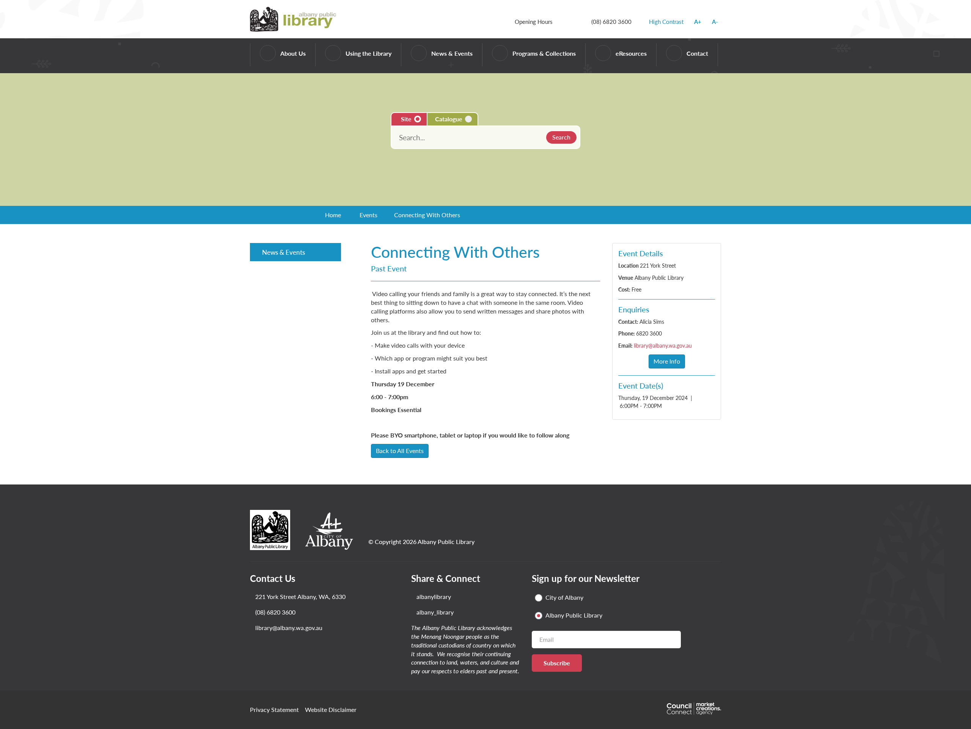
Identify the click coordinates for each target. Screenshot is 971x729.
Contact (697, 53)
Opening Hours (534, 21)
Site (406, 118)
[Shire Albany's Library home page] (294, 18)
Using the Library (368, 53)
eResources (631, 53)
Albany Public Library (573, 615)
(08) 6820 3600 (611, 21)
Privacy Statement (274, 709)
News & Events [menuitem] (283, 252)
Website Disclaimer (331, 709)
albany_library (435, 612)
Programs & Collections (544, 53)
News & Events (452, 53)
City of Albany (564, 597)
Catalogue (448, 118)
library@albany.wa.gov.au (663, 345)
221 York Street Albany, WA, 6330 (300, 597)
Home (333, 214)
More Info (667, 361)
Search (561, 137)
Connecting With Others (427, 214)
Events (368, 214)
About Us (293, 53)
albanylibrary (433, 597)
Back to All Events (400, 450)
